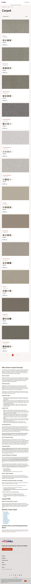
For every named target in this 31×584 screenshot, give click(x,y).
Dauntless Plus (5, 314)
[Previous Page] (11, 355)
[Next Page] (20, 355)
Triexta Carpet (5, 523)
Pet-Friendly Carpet (6, 519)
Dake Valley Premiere (6, 258)
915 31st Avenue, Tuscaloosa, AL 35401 (7, 569)
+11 (12, 123)
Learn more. (6, 582)
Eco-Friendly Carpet (6, 513)
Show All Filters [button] (5, 16)
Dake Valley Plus (5, 230)
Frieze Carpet (5, 514)
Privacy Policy (15, 577)
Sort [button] (26, 16)
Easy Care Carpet (6, 512)
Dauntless (4, 286)
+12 (12, 207)
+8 (12, 40)
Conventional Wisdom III (7, 175)
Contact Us (4, 564)
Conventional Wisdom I (7, 119)
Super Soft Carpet (6, 522)
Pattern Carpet (5, 518)
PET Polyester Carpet (6, 520)
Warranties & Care (5, 560)
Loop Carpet (5, 515)
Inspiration (4, 558)
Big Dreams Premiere (6, 91)
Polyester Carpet (6, 521)
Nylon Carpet (5, 516)
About (3, 562)
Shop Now (4, 42)
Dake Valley (5, 203)
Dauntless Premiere (6, 342)
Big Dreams (4, 36)
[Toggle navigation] (29, 2)
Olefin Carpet (5, 517)
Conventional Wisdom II (7, 147)
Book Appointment (8, 549)
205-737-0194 (26, 2)
